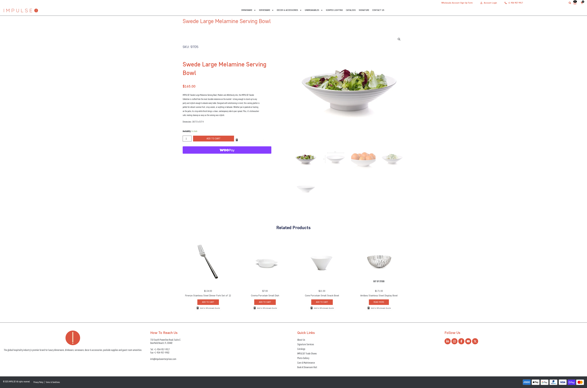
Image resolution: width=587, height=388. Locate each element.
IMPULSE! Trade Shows (307, 353)
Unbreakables (312, 10)
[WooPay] (227, 150)
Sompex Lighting (334, 10)
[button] (570, 3)
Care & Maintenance (306, 362)
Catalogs (351, 10)
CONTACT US (378, 10)
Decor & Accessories (287, 10)
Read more (379, 302)
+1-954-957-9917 (162, 349)
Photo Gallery (303, 358)
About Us (301, 339)
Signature (364, 10)
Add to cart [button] (208, 302)
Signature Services (305, 344)
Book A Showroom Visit (307, 367)
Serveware (264, 10)
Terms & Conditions (53, 382)
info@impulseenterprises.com (163, 359)
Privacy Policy (38, 382)
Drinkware (246, 10)
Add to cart (214, 138)
